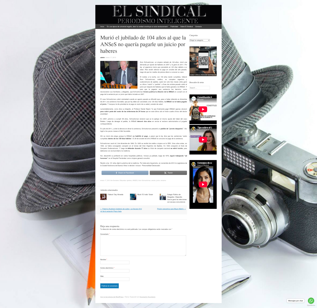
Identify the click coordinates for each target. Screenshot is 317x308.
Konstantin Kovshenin (147, 297)
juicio (158, 180)
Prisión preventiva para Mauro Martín (171, 209)
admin (102, 57)
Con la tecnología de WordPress (111, 297)
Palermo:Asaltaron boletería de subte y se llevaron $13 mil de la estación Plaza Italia (121, 210)
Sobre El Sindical (186, 26)
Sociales (116, 180)
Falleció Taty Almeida (115, 194)
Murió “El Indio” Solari (145, 194)
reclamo (163, 180)
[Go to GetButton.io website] (311, 305)
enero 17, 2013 (111, 57)
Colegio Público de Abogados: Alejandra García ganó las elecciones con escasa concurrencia (177, 198)
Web (102, 276)
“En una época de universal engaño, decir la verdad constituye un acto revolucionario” (137, 26)
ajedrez (129, 180)
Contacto (198, 26)
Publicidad (174, 26)
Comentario (105, 234)
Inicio (102, 26)
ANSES (135, 180)
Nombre (103, 259)
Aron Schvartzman (144, 180)
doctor (153, 180)
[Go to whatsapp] (311, 301)
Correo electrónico (107, 268)
